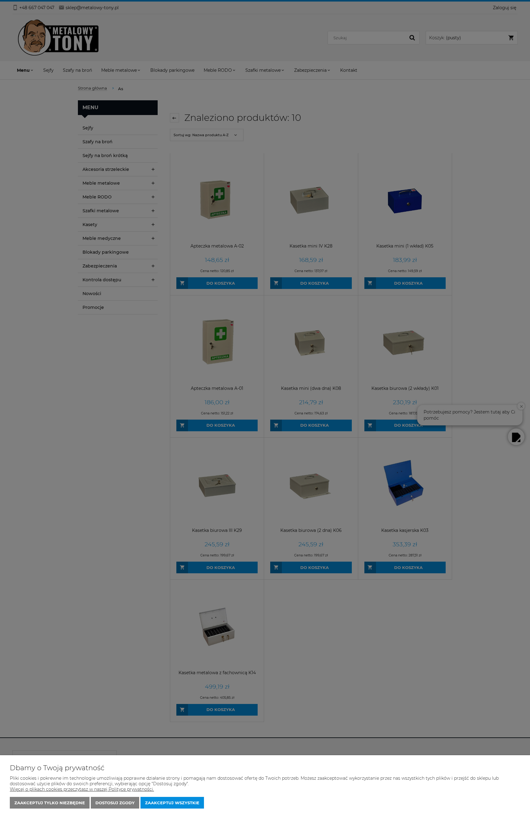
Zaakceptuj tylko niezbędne (49, 802)
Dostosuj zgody (115, 802)
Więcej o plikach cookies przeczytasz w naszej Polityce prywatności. (82, 789)
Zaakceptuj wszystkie (172, 802)
